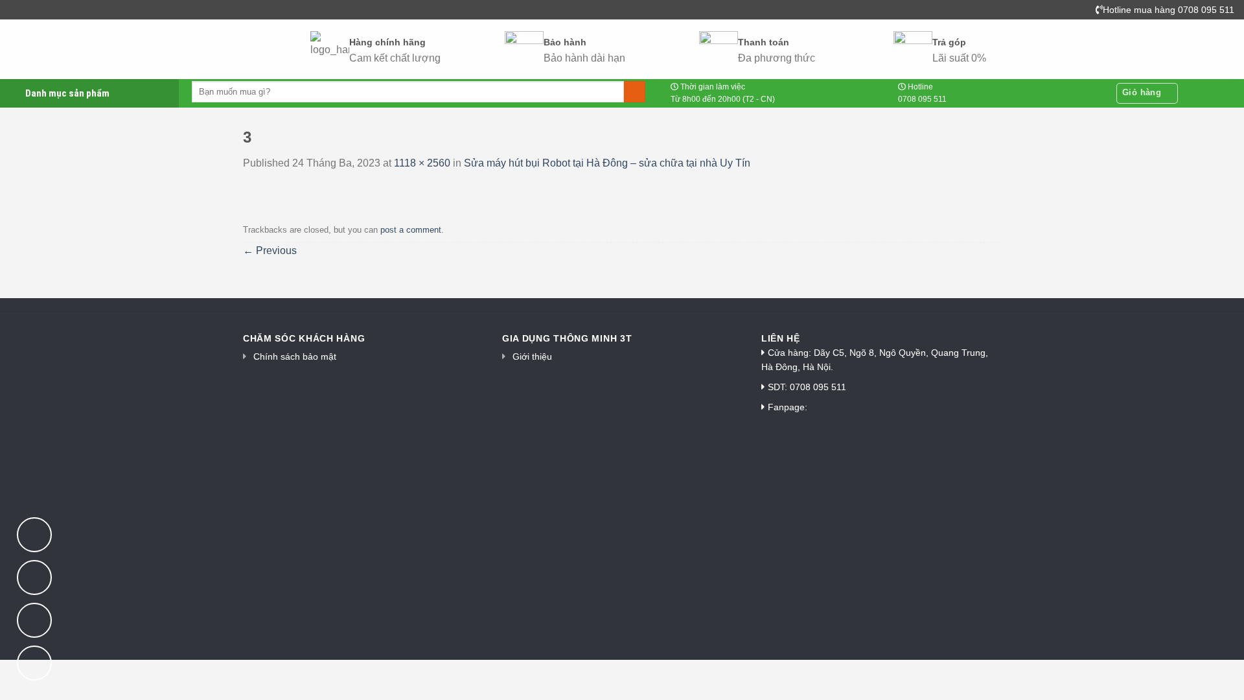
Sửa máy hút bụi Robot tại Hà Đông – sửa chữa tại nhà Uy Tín (607, 163)
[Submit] (634, 92)
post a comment (410, 230)
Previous (270, 250)
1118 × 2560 (422, 163)
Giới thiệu (532, 356)
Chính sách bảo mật (294, 356)
